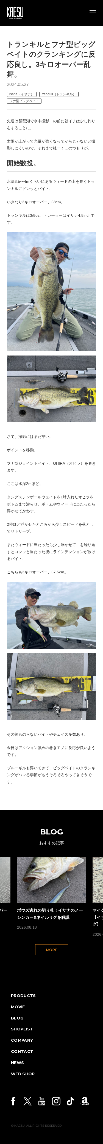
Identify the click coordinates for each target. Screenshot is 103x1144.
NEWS (17, 1063)
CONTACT (22, 1051)
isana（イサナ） (21, 94)
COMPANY (22, 1040)
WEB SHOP (23, 1074)
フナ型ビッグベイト (24, 101)
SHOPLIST (22, 1029)
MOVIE (18, 1007)
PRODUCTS (23, 996)
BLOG (17, 1018)
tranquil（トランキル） (59, 94)
